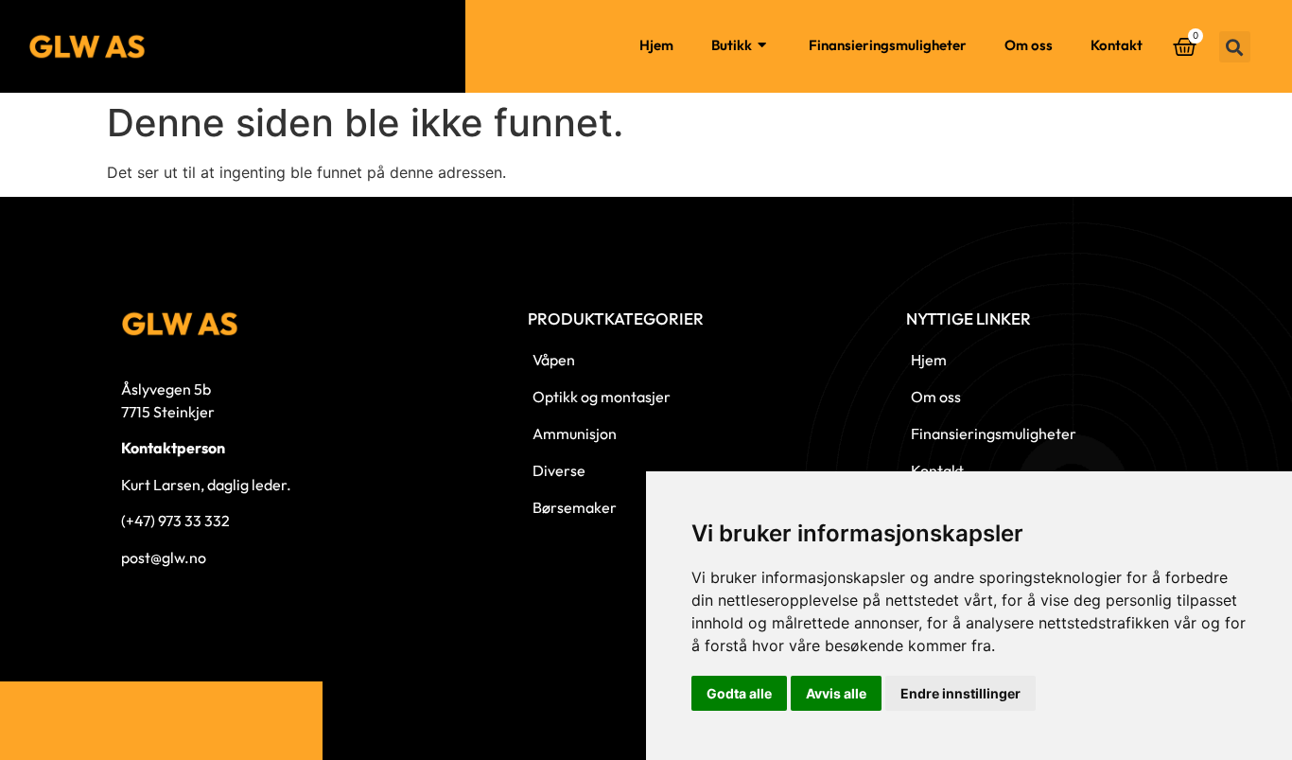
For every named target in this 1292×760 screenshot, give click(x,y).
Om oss (1028, 45)
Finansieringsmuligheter (888, 45)
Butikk (731, 45)
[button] (1234, 46)
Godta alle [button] (739, 693)
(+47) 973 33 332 (175, 520)
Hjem (656, 45)
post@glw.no (163, 557)
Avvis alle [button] (836, 693)
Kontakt (1117, 45)
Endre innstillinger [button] (960, 693)
